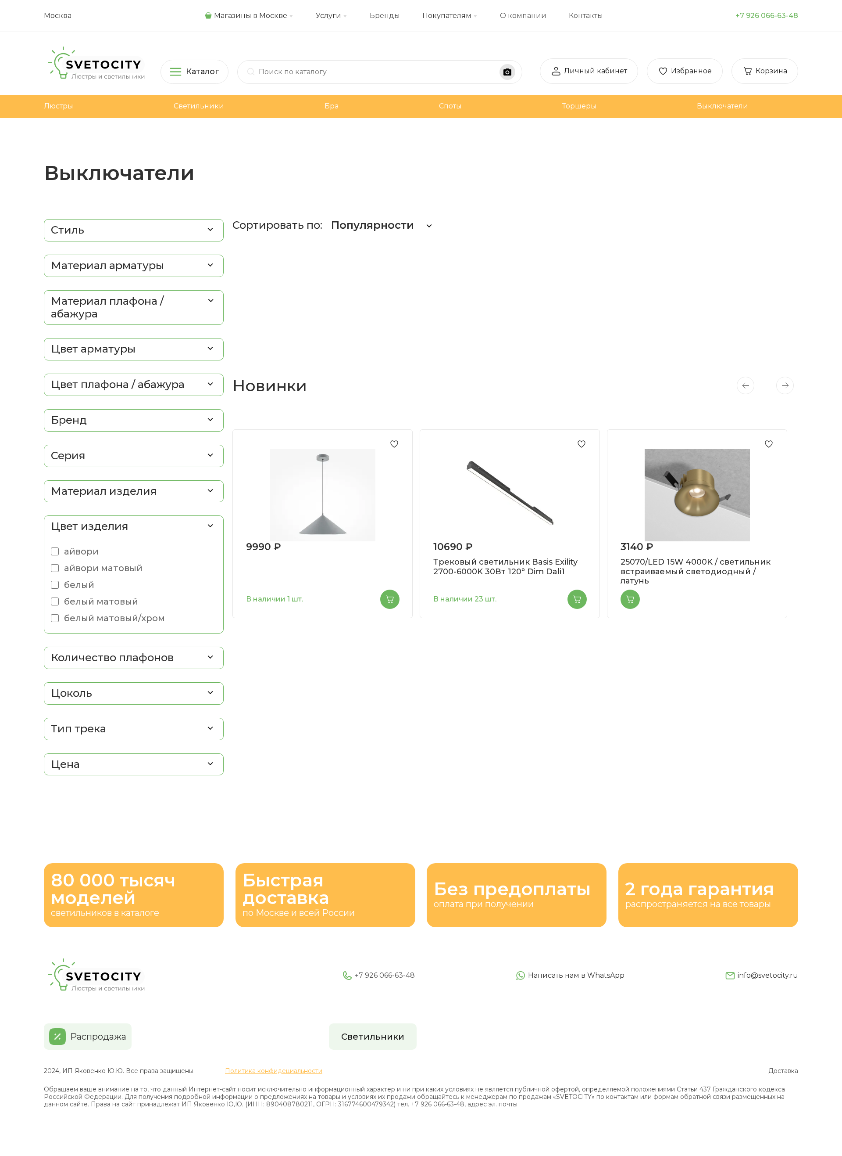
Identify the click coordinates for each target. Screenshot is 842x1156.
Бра (332, 106)
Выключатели (722, 106)
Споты (450, 106)
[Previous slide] (745, 385)
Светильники (199, 106)
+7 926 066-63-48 (766, 15)
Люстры (58, 106)
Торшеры (579, 106)
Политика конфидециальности (273, 1071)
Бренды (385, 15)
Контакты (586, 15)
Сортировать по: (323, 225)
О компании (523, 15)
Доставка (783, 1071)
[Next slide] (785, 385)
